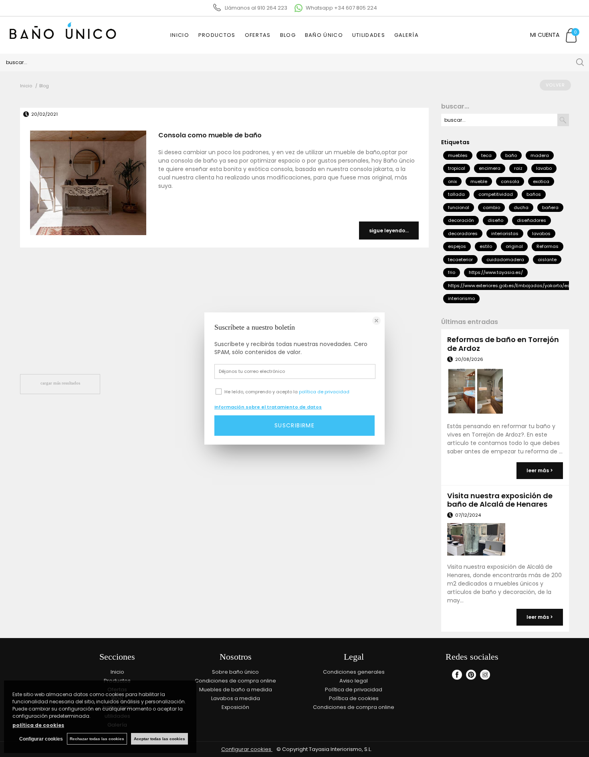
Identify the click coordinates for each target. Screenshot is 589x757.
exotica (541, 181)
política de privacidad (324, 392)
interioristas (504, 233)
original (514, 246)
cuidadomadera (505, 259)
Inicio (179, 35)
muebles (458, 155)
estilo (486, 246)
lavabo (544, 168)
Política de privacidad (353, 689)
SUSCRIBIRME (294, 425)
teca (486, 155)
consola (510, 181)
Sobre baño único (235, 672)
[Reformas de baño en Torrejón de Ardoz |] (476, 392)
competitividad (495, 194)
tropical (456, 168)
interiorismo (461, 298)
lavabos (541, 233)
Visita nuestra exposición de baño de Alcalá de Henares (500, 500)
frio (451, 272)
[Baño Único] (61, 44)
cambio (491, 207)
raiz (518, 168)
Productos (217, 35)
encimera (489, 168)
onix (452, 181)
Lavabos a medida (235, 698)
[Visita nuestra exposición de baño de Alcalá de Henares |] (476, 540)
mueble (478, 181)
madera (540, 155)
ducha (521, 207)
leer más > (539, 470)
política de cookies (38, 725)
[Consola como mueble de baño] (88, 184)
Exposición (235, 707)
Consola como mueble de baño (210, 135)
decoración (461, 220)
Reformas (548, 246)
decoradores (463, 233)
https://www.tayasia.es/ (496, 272)
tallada (456, 194)
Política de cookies (354, 698)
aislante (547, 259)
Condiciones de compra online (235, 681)
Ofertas (258, 35)
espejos (457, 246)
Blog (288, 35)
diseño (495, 220)
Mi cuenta (544, 35)
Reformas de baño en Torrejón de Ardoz (503, 343)
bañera (550, 207)
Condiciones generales (354, 672)
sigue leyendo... (389, 230)
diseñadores (531, 220)
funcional (458, 207)
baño (511, 155)
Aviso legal (353, 681)
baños (533, 194)
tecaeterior (460, 259)
